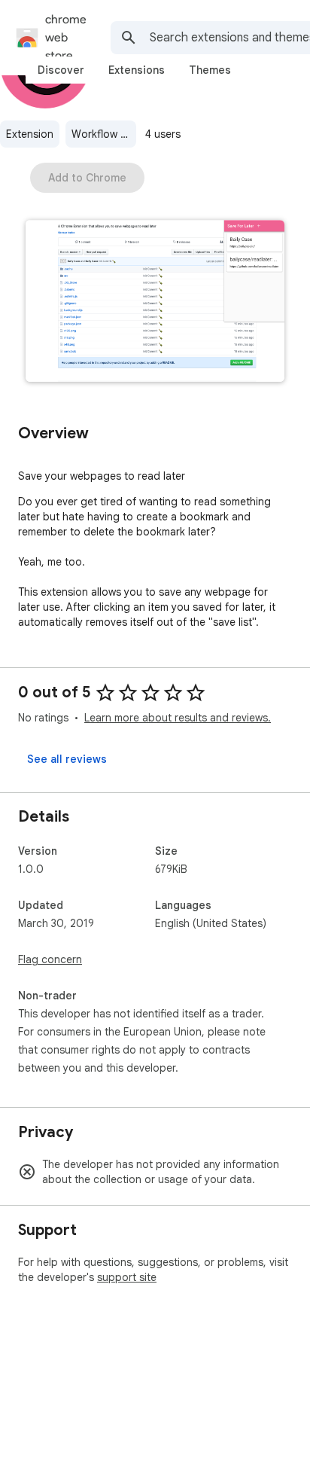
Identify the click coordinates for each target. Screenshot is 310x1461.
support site (127, 1277)
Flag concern (50, 959)
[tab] (61, 70)
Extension (29, 134)
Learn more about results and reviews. (177, 717)
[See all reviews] (67, 759)
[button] (155, 302)
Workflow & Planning (103, 134)
